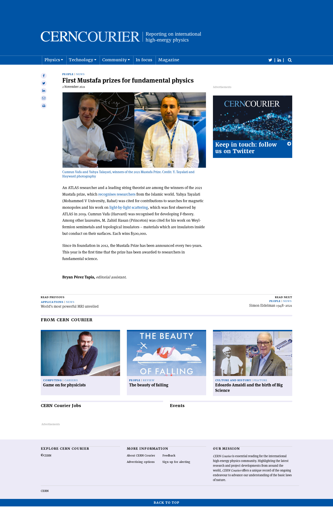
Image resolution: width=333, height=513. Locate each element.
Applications (52, 302)
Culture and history (233, 380)
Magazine (168, 59)
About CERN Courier (141, 455)
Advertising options (141, 462)
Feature (260, 380)
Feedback (168, 455)
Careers (71, 380)
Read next (283, 297)
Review (148, 380)
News (80, 74)
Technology (81, 59)
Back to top (166, 503)
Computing (52, 380)
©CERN (46, 455)
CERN (44, 491)
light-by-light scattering (128, 207)
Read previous (53, 297)
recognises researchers (116, 194)
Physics (52, 59)
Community (114, 59)
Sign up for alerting (176, 462)
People (68, 74)
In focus (144, 59)
